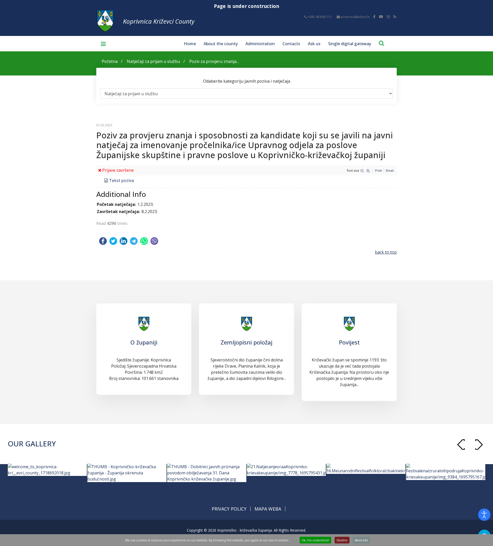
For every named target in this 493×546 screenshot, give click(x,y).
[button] (479, 444)
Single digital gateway (349, 43)
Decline (342, 540)
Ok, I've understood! (315, 540)
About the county (221, 43)
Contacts (291, 43)
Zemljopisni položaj (246, 342)
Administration (260, 43)
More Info (361, 540)
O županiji (143, 342)
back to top (386, 252)
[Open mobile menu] (101, 43)
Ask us (314, 43)
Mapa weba (267, 508)
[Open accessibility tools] (484, 515)
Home (190, 43)
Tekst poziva (121, 180)
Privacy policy (229, 508)
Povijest (349, 342)
